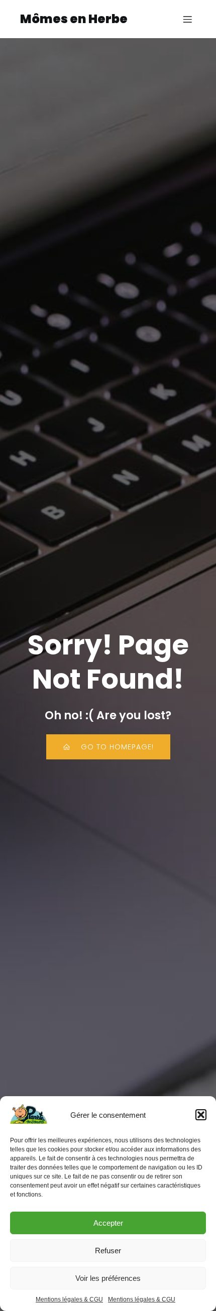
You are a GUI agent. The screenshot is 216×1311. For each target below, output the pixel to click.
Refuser (108, 1250)
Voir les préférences (108, 1278)
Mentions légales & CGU (69, 1299)
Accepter (108, 1223)
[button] (201, 1115)
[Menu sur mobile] (187, 19)
